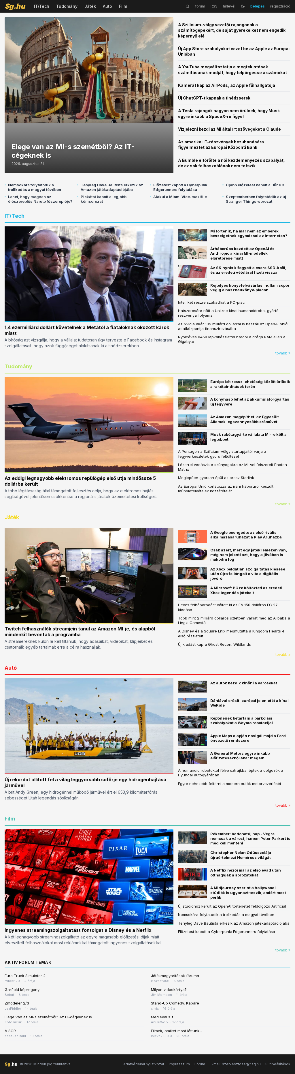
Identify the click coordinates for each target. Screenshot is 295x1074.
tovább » (282, 353)
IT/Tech (41, 6)
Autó (107, 6)
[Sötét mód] (243, 6)
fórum (200, 6)
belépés (257, 6)
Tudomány (66, 6)
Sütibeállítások (277, 1064)
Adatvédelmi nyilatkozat (143, 1064)
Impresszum (179, 1064)
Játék (90, 6)
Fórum (199, 1064)
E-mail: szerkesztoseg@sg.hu (235, 1064)
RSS (214, 6)
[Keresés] (188, 6)
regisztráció (280, 6)
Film (123, 6)
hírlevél (229, 6)
